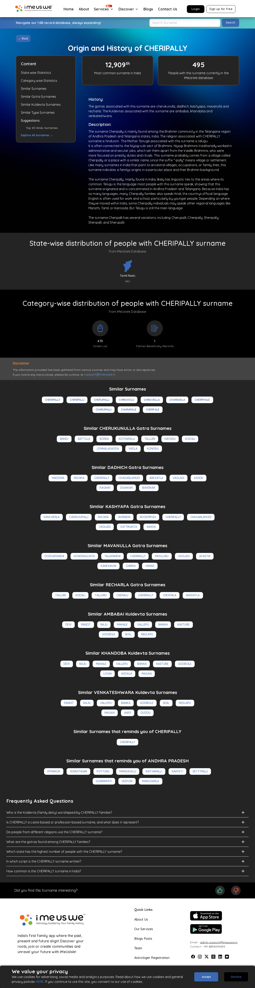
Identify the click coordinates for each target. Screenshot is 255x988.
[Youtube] (227, 957)
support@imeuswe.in (99, 374)
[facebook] (193, 957)
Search (230, 22)
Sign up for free (220, 9)
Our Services (143, 929)
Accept (206, 977)
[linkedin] (220, 957)
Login (196, 9)
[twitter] (207, 957)
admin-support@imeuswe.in (218, 942)
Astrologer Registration (152, 958)
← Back (23, 38)
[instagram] (200, 957)
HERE (40, 982)
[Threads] (213, 957)
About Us (141, 919)
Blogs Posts (143, 939)
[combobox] (185, 23)
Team (138, 948)
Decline (236, 977)
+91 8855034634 (214, 946)
